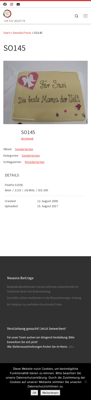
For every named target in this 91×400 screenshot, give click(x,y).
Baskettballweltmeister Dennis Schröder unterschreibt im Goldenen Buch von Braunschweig (42, 289)
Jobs (71, 347)
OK (34, 392)
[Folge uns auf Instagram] (11, 4)
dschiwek (27, 138)
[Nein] (85, 381)
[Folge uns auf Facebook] (5, 4)
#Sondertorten (34, 162)
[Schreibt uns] (18, 4)
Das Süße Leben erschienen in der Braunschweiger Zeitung (44, 298)
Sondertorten (24, 149)
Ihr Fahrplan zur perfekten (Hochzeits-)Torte (34, 304)
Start (6, 33)
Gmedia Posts (22, 33)
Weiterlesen (50, 392)
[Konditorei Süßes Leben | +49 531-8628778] (7, 13)
